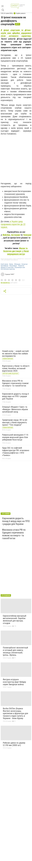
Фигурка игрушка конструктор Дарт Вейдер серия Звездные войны (14, 682)
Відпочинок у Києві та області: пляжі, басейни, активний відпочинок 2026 (16, 368)
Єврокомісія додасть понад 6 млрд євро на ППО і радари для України (15, 396)
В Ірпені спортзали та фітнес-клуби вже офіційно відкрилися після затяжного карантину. (16, 33)
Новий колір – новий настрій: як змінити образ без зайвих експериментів (15, 353)
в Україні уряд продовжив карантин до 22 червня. (13, 224)
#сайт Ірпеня (4, 264)
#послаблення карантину (8, 269)
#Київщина (17, 264)
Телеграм (27, 235)
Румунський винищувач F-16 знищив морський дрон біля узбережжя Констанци (15, 437)
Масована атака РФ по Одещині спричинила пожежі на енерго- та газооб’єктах (15, 383)
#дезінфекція (4, 266)
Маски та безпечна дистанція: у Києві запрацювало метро (16, 251)
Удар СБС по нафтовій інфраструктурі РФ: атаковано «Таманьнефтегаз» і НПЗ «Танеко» (15, 451)
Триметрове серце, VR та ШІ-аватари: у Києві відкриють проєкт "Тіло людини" (15, 422)
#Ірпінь (11, 264)
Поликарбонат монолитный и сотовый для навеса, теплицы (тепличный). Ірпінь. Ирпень (15, 651)
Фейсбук (6, 235)
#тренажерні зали (20, 267)
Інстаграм (15, 235)
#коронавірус (13, 266)
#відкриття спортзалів (7, 267)
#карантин (21, 266)
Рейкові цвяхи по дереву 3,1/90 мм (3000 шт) (14, 744)
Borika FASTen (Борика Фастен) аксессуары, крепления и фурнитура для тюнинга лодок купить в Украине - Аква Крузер (15, 713)
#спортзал (25, 264)
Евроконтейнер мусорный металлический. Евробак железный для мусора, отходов (14, 619)
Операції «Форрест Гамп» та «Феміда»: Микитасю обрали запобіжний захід (15, 409)
